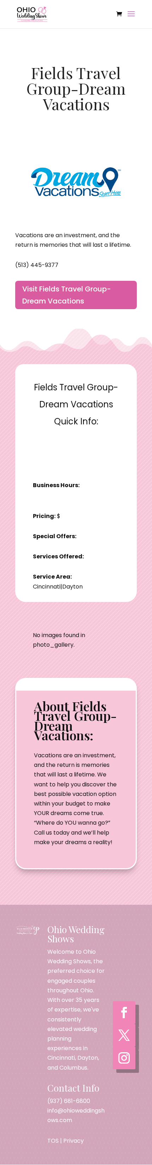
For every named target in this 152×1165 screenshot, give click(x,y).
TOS (53, 1141)
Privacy (73, 1141)
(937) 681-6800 (68, 1101)
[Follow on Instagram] (124, 1058)
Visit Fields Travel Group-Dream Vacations (66, 295)
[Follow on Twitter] (124, 1035)
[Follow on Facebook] (124, 1012)
